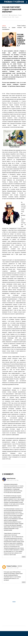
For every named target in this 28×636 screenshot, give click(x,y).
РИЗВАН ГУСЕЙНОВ (14, 2)
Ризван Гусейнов (12, 566)
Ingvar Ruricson (11, 478)
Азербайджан (14, 15)
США (13, 17)
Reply (23, 556)
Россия (9, 17)
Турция (17, 17)
